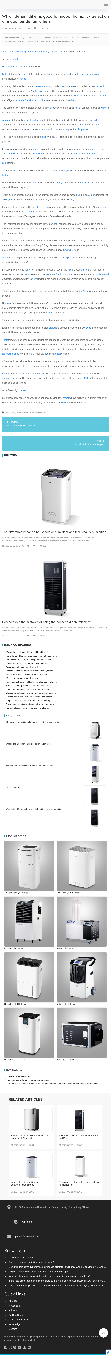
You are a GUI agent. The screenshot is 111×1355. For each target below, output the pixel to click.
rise (41, 129)
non (29, 269)
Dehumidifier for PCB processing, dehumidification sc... (31, 659)
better (5, 175)
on (83, 51)
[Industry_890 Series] (29, 921)
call (98, 274)
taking (76, 95)
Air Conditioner (16, 1315)
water (34, 100)
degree (9, 199)
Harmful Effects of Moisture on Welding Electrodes (29, 708)
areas (52, 327)
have (25, 74)
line (49, 291)
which (5, 51)
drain (4, 378)
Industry (13, 1310)
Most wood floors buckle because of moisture (26, 674)
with (46, 207)
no (97, 182)
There (5, 340)
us (70, 120)
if (18, 51)
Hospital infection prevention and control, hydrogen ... (30, 700)
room (97, 124)
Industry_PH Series (65, 948)
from (105, 95)
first (4, 74)
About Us (13, 1301)
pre (72, 86)
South (58, 274)
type (96, 86)
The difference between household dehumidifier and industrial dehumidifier (54, 532)
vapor (103, 108)
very (34, 279)
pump (31, 211)
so (67, 74)
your (97, 74)
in (52, 51)
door (55, 51)
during (84, 269)
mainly (48, 86)
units (92, 149)
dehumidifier (22, 412)
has (6, 149)
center (23, 390)
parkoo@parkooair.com (27, 1236)
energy (10, 153)
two (34, 182)
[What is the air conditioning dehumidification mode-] (32, 1166)
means (103, 207)
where (21, 100)
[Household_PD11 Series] (29, 977)
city (87, 182)
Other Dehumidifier (18, 1319)
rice (104, 149)
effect (58, 354)
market (37, 86)
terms (38, 91)
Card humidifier (13, 787)
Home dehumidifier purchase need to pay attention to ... (31, 656)
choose (13, 66)
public (77, 129)
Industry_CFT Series (66, 1004)
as (33, 120)
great (68, 170)
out (81, 95)
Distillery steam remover (19, 1076)
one (83, 74)
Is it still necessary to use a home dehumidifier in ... (29, 685)
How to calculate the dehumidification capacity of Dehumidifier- (30, 1136)
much (9, 354)
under (89, 153)
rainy (26, 274)
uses (43, 137)
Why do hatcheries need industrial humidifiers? (27, 652)
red (78, 195)
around (105, 274)
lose (70, 211)
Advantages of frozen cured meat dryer (23, 667)
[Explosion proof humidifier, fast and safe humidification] (80, 1166)
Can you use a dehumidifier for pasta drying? (28, 1080)
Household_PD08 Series (68, 892)
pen (34, 149)
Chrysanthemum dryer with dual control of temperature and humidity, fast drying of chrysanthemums (59, 1285)
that (87, 74)
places (84, 129)
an (62, 120)
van (54, 153)
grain (50, 312)
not (60, 170)
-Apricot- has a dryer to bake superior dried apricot (29, 696)
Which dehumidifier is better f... (22, 424)
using (66, 129)
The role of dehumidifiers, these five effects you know (30, 765)
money (15, 354)
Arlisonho (27, 1222)
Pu (36, 245)
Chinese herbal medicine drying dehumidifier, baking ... (31, 693)
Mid (45, 51)
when (5, 257)
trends (16, 59)
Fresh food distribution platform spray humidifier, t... (29, 689)
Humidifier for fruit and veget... (89, 443)
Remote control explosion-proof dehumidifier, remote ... (31, 671)
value (87, 327)
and (102, 86)
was (101, 349)
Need (86, 291)
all (95, 120)
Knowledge (14, 1324)
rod (46, 129)
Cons (17, 153)
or (16, 100)
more (41, 291)
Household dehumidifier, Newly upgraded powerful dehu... (32, 682)
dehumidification (37, 412)
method (16, 378)
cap (82, 182)
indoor (36, 51)
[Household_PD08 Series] (82, 866)
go (46, 354)
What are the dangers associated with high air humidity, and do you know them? (49, 1276)
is (23, 51)
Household (14, 1306)
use (83, 124)
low (94, 153)
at (50, 74)
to (8, 66)
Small (28, 100)
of (42, 91)
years (67, 398)
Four (4, 373)
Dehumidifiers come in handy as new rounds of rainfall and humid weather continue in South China (53, 1083)
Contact (13, 1329)
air (59, 51)
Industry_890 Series (13, 948)
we (6, 303)
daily (59, 182)
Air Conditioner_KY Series (16, 892)
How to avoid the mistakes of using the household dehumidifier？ (47, 622)
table (25, 66)
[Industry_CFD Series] (82, 1032)
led (90, 195)
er (21, 51)
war (57, 129)
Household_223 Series (14, 1059)
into (63, 86)
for (31, 51)
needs (23, 79)
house (38, 120)
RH (69, 269)
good (27, 51)
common (6, 120)
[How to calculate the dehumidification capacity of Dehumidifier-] (32, 1119)
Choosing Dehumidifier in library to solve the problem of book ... (35, 722)
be (38, 207)
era (39, 95)
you (63, 361)
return (49, 274)
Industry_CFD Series (66, 1059)
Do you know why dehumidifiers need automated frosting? (38, 1271)
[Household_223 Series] (29, 1032)
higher (40, 153)
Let (44, 100)
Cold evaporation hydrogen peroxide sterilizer (26, 663)
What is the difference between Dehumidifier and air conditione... (35, 809)
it (47, 51)
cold (4, 163)
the (78, 74)
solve (64, 402)
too (3, 354)
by (80, 108)
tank (30, 373)
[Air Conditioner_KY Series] (29, 866)
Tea (38, 373)
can (50, 108)
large (18, 373)
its (93, 74)
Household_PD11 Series (15, 1004)
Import (68, 257)
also (35, 153)
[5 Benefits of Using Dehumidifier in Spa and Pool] (80, 1119)
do (73, 149)
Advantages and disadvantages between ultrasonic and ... (32, 704)
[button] (106, 4)
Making (88, 378)
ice (95, 95)
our (56, 224)
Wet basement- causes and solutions (22, 678)
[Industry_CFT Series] (82, 977)
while (69, 274)
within (68, 250)
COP (56, 137)
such (29, 120)
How (4, 66)
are (43, 86)
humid (14, 51)
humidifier (9, 412)
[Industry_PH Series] (82, 921)
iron (21, 129)
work (76, 153)
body (73, 100)
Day (72, 199)
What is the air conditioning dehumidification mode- (29, 744)
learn (15, 170)
